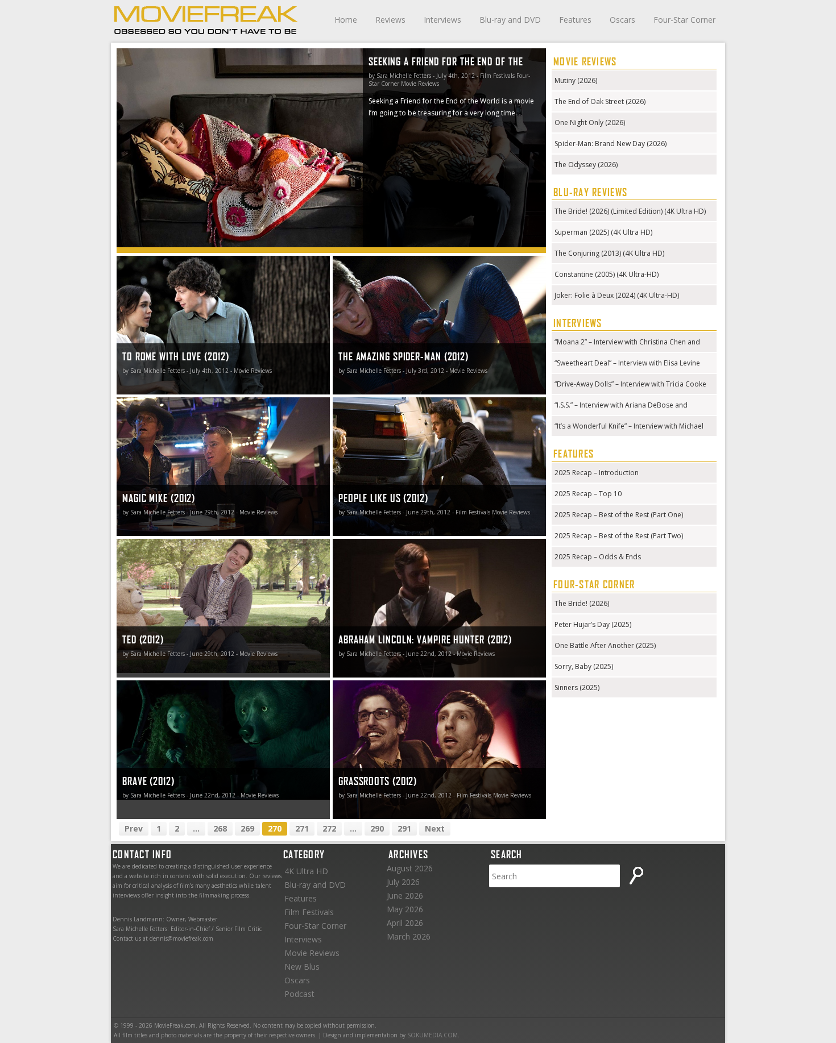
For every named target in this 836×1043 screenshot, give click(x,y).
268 (220, 828)
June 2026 (405, 895)
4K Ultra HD (306, 871)
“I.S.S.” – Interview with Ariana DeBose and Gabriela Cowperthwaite (621, 406)
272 (329, 828)
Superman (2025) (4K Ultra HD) (603, 232)
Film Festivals (309, 912)
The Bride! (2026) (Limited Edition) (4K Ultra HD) (630, 211)
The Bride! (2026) (581, 603)
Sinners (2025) (576, 687)
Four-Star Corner (684, 19)
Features (575, 19)
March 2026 (409, 936)
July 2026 (403, 881)
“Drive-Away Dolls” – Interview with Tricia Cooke (630, 384)
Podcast (299, 993)
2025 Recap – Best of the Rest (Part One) (618, 515)
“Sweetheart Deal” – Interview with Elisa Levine (627, 363)
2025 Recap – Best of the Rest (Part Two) (618, 536)
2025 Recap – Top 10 (588, 493)
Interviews (442, 19)
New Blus (302, 966)
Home (345, 19)
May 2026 (405, 909)
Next (435, 828)
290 (377, 828)
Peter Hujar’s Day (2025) (592, 624)
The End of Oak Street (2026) (599, 101)
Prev (134, 828)
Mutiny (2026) (575, 80)
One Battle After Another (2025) (605, 645)
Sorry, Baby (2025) (583, 666)
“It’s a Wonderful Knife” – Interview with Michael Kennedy (628, 427)
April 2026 (405, 922)
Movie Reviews (312, 953)
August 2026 (410, 868)
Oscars (622, 19)
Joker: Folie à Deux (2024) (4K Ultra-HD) (616, 295)
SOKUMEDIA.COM (432, 1035)
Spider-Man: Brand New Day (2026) (610, 143)
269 (247, 828)
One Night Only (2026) (589, 122)
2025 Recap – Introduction (596, 472)
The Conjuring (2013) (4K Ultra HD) (609, 253)
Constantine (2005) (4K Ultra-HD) (606, 274)
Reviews (390, 19)
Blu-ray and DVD (510, 19)
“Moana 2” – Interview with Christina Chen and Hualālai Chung (627, 343)
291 (404, 828)
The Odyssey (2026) (586, 164)
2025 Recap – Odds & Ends (597, 557)
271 (302, 828)
